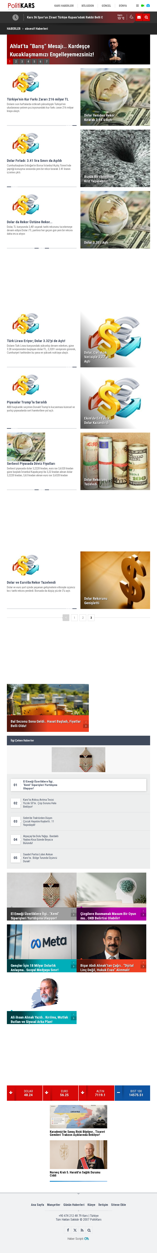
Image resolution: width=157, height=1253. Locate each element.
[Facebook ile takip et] (67, 1230)
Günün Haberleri (73, 1205)
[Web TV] (143, 6)
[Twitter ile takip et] (74, 1230)
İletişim (103, 1205)
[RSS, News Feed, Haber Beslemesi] (82, 1230)
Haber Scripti (75, 1239)
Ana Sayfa (37, 1205)
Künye (91, 1205)
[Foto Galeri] (148, 6)
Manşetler (53, 1205)
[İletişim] (139, 17)
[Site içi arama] (146, 17)
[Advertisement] (78, 279)
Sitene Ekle (118, 1205)
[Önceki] (66, 617)
